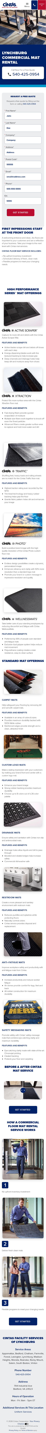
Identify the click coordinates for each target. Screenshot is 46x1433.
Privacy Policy (13, 1430)
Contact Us (42, 4)
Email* (8, 171)
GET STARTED (23, 1109)
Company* (10, 135)
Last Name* (11, 122)
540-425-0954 (26, 74)
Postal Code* (11, 159)
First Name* (11, 110)
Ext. (6, 195)
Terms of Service (27, 1430)
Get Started (20, 212)
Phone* (9, 183)
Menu (27, 6)
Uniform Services (23, 1411)
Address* (10, 147)
